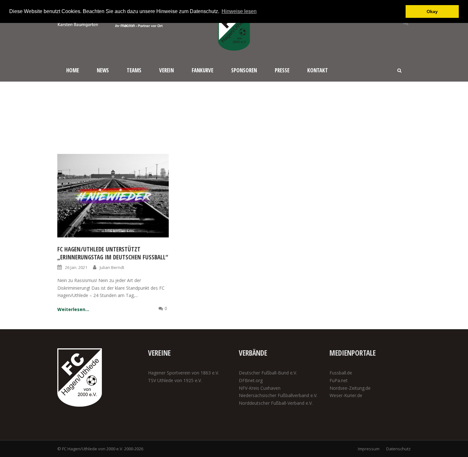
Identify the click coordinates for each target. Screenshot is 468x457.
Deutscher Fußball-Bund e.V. (268, 373)
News (103, 70)
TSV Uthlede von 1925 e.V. (175, 380)
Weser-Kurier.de (346, 395)
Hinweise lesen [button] (239, 11)
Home (72, 70)
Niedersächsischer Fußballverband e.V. (278, 395)
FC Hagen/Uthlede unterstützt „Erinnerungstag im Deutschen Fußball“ (112, 253)
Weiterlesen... (73, 309)
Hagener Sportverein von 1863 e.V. (183, 373)
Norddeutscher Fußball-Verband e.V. (276, 403)
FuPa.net (339, 380)
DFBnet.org (251, 380)
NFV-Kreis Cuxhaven (259, 388)
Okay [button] (432, 11)
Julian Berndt (112, 267)
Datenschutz (398, 449)
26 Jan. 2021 (76, 267)
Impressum (368, 449)
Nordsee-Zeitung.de (350, 388)
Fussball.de (341, 373)
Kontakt (317, 70)
